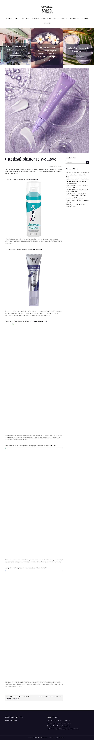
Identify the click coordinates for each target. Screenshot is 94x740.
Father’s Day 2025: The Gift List (74, 198)
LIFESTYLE (25, 18)
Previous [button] (1, 48)
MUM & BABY (74, 18)
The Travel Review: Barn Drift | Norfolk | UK (77, 172)
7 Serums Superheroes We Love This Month (59, 723)
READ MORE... (15, 60)
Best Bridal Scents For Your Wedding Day (77, 179)
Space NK (44, 568)
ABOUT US (47, 23)
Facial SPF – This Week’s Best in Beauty (49, 696)
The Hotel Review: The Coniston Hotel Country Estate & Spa (63, 728)
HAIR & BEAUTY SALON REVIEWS (41, 18)
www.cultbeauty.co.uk (40, 321)
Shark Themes (61, 738)
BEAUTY (8, 18)
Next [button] (93, 48)
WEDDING (85, 18)
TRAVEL (17, 18)
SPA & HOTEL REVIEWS (60, 18)
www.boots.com (34, 179)
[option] (15, 48)
